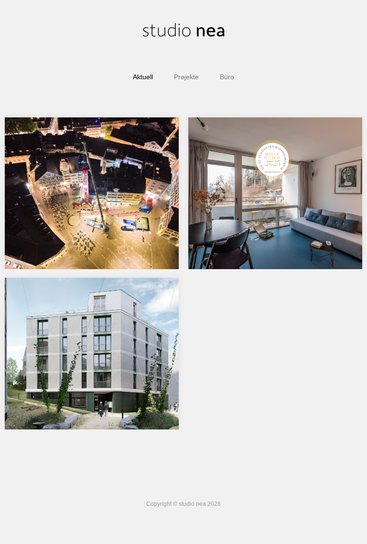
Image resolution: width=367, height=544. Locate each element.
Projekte (186, 77)
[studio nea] (183, 31)
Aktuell (143, 77)
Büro (227, 77)
